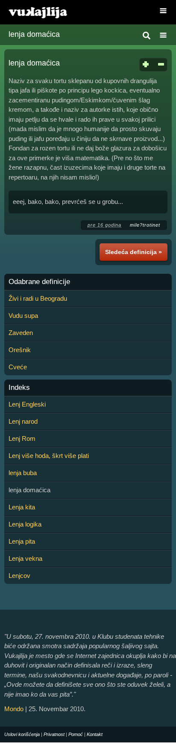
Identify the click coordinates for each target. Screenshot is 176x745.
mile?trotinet (145, 224)
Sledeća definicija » (133, 251)
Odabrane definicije (39, 282)
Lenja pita (22, 541)
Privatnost (54, 734)
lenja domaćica (34, 34)
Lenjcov (19, 575)
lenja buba (23, 472)
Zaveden (21, 332)
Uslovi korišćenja (22, 734)
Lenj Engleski (27, 404)
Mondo (13, 708)
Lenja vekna (25, 558)
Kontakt (95, 734)
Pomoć (75, 734)
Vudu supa (23, 315)
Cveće (18, 367)
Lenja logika (25, 524)
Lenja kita (22, 507)
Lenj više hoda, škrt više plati (49, 455)
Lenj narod (23, 421)
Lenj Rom (22, 438)
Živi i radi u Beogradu (38, 298)
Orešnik (20, 349)
